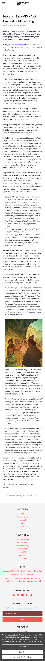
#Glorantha (11, 496)
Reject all (22, 652)
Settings (22, 646)
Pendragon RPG (22, 549)
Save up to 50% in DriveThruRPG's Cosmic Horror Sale (22, 571)
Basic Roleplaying (22, 545)
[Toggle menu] (3, 3)
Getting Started (22, 517)
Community (22, 520)
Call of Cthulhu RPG (22, 539)
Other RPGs (22, 552)
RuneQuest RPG (22, 542)
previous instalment (14, 44)
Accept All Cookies (22, 657)
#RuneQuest (20, 496)
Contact (22, 526)
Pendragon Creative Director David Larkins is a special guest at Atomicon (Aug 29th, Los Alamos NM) (22, 579)
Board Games (22, 558)
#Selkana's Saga (32, 496)
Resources (22, 523)
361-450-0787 (22, 631)
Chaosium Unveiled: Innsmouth (22, 575)
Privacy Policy (37, 641)
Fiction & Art (22, 555)
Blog (22, 513)
